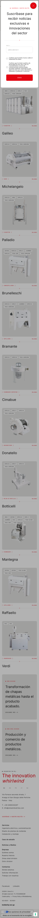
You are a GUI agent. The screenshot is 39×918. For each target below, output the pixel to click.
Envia (19, 77)
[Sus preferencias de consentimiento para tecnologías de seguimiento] (35, 914)
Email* (8, 45)
